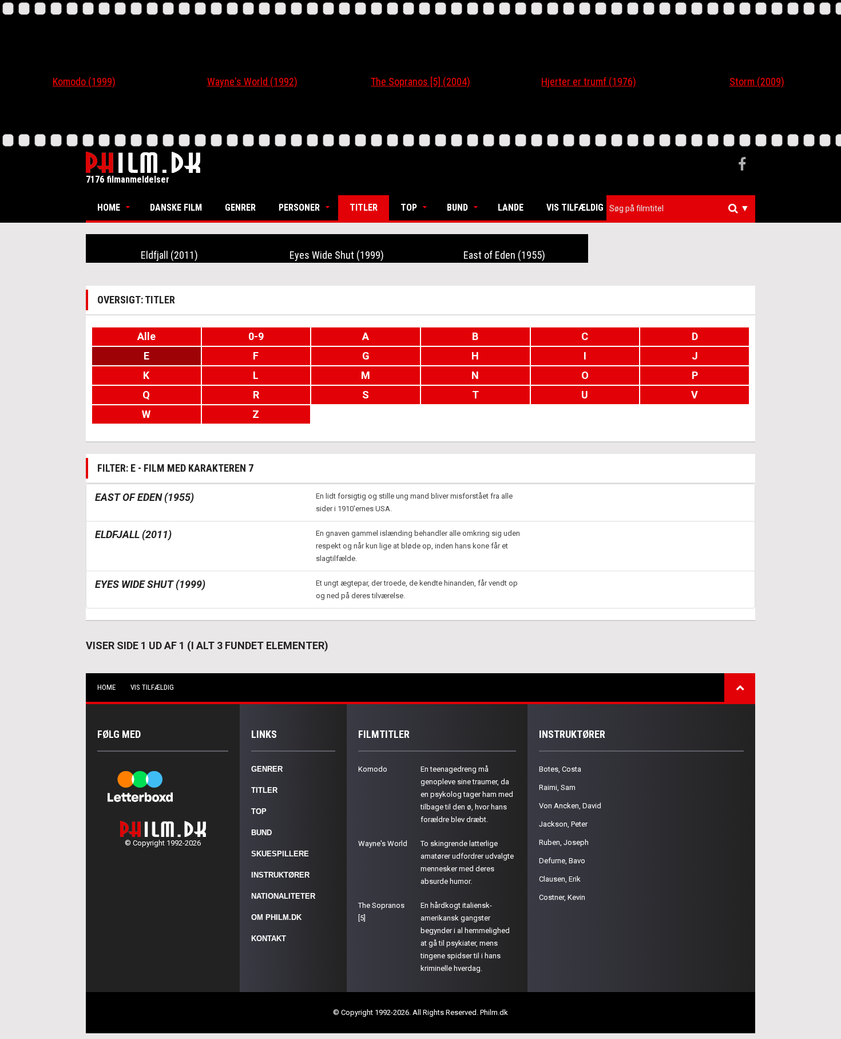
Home (108, 207)
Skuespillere (280, 854)
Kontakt (268, 938)
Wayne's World (382, 843)
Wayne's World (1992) (252, 82)
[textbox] (683, 208)
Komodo (372, 769)
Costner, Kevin (562, 897)
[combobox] (680, 208)
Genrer (240, 207)
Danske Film (176, 207)
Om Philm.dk (276, 917)
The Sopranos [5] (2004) (420, 82)
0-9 (256, 336)
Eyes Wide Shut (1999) (336, 255)
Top (408, 207)
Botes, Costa (560, 769)
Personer (299, 207)
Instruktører (280, 875)
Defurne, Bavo (562, 860)
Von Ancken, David (570, 805)
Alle (146, 336)
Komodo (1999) (84, 82)
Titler (364, 207)
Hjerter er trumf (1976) (588, 82)
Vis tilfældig (575, 207)
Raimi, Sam (557, 787)
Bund (457, 207)
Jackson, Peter (563, 824)
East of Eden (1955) (504, 255)
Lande (510, 207)
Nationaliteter (283, 896)
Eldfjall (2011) (169, 255)
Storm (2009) (756, 82)
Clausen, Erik (560, 879)
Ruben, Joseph (564, 842)
